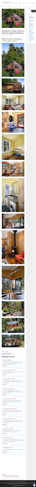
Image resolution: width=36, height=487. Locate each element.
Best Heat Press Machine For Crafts (9, 378)
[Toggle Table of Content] (12, 353)
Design (4, 474)
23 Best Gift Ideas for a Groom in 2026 (31, 35)
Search (30, 9)
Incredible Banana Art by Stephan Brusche (11, 475)
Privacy (17, 481)
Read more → (5, 365)
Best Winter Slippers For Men (7, 447)
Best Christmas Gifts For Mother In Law (9, 418)
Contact (14, 481)
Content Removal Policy (22, 481)
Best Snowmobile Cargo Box (7, 437)
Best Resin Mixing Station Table (8, 428)
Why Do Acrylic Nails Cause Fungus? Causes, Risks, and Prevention (31, 31)
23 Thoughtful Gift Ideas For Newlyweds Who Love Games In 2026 (31, 25)
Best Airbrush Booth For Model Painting (9, 398)
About (11, 481)
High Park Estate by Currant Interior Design (11, 476)
